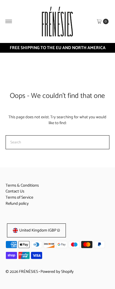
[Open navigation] (8, 21)
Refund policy (17, 203)
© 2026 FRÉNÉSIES (22, 271)
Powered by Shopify (57, 271)
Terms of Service (19, 197)
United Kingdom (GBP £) (39, 230)
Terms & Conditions (22, 185)
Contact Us (15, 191)
